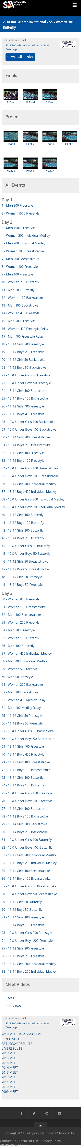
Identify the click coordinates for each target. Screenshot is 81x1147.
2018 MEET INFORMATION (21, 1034)
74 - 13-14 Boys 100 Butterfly (23, 785)
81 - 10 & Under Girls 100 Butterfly (27, 839)
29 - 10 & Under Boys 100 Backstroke (29, 429)
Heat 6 (30, 170)
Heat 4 (69, 144)
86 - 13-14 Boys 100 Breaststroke (26, 878)
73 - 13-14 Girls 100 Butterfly (22, 777)
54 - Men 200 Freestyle (18, 630)
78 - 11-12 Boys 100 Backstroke (25, 816)
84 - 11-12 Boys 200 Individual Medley (29, 863)
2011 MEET (10, 1082)
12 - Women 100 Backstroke (22, 297)
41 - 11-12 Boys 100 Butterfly (23, 522)
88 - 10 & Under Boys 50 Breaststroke (29, 894)
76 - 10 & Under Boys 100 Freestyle (27, 801)
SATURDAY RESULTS (17, 1044)
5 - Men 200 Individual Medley (23, 243)
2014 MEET (10, 1067)
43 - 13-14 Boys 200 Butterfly (23, 538)
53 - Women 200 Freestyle (21, 622)
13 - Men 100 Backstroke (20, 305)
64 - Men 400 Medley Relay (21, 707)
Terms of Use (29, 1141)
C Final (50, 102)
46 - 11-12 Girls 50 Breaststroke (25, 561)
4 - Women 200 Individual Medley (26, 235)
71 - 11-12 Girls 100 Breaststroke (26, 762)
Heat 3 (50, 144)
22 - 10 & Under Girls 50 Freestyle (26, 375)
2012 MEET (10, 1077)
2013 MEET (10, 1072)
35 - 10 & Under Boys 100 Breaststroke (30, 476)
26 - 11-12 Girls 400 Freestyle (23, 406)
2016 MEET (10, 1063)
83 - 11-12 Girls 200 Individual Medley (29, 855)
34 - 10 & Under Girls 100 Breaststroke (30, 468)
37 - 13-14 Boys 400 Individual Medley (29, 491)
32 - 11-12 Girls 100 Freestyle (23, 453)
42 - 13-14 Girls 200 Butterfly (22, 530)
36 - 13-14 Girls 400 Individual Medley (29, 484)
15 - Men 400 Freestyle (18, 321)
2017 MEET (10, 1053)
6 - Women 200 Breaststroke (23, 251)
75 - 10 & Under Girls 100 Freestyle (27, 793)
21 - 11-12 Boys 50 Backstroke (24, 367)
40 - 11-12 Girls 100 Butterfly (22, 515)
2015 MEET (10, 1058)
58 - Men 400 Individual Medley (24, 661)
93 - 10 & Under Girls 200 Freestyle (27, 933)
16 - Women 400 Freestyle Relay (25, 329)
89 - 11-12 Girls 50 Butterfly (22, 902)
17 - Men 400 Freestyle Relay (22, 336)
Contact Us (8, 1141)
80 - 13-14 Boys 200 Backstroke (25, 832)
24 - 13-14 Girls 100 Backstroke (24, 390)
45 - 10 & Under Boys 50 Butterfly (26, 553)
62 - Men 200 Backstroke (20, 692)
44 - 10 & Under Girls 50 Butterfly (26, 546)
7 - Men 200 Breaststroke (20, 259)
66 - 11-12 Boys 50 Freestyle (22, 723)
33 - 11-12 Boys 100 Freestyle (23, 460)
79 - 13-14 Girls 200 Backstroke (24, 824)
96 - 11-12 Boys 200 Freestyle (23, 956)
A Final (11, 102)
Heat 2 (30, 144)
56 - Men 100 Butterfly (18, 646)
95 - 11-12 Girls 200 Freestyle (23, 948)
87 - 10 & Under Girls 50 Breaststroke (29, 886)
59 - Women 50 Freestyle (20, 669)
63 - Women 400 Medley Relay (23, 700)
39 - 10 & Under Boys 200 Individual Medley (33, 507)
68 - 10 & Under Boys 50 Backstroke (28, 739)
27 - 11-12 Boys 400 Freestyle (23, 414)
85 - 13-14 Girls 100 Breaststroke (26, 871)
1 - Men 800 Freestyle (17, 205)
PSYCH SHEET (12, 1039)
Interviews (13, 1006)
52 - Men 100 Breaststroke (21, 614)
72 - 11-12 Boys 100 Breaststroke (26, 770)
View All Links (20, 57)
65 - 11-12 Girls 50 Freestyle (22, 715)
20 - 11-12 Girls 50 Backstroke (23, 359)
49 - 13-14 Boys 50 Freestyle (22, 584)
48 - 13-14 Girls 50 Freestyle (22, 577)
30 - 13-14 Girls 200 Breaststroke (26, 437)
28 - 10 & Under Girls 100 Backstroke (28, 422)
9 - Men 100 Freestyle (17, 274)
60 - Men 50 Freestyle (17, 677)
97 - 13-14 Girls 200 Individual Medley (29, 964)
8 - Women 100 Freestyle (20, 266)
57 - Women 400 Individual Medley (27, 653)
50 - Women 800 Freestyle (21, 599)
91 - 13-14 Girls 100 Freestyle (23, 917)
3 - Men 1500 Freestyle (18, 228)
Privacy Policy (51, 1141)
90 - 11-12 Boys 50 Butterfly (22, 909)
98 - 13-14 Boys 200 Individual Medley (29, 971)
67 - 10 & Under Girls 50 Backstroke (28, 731)
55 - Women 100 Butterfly (20, 638)
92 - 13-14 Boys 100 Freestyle (23, 925)
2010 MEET (10, 1087)
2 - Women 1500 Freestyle (21, 213)
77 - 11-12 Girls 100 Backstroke (24, 808)
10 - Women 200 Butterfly (20, 282)
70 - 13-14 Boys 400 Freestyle (23, 754)
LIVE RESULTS (12, 1048)
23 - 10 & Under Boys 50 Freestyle (26, 383)
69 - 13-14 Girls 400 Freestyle (23, 746)
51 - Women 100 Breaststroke (24, 607)
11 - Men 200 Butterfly (18, 290)
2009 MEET (10, 1091)
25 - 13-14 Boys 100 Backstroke (25, 398)
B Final (30, 102)
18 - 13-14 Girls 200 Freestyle (23, 344)
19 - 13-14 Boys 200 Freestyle (23, 352)
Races (10, 998)
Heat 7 (50, 170)
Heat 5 (11, 170)
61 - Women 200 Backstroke (22, 684)
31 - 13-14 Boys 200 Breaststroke (26, 445)
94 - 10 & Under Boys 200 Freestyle (27, 940)
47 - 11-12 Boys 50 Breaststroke (25, 569)
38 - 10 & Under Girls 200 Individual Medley (33, 499)
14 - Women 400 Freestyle (21, 313)
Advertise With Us (13, 1145)
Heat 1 (11, 144)
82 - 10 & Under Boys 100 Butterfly (27, 847)
